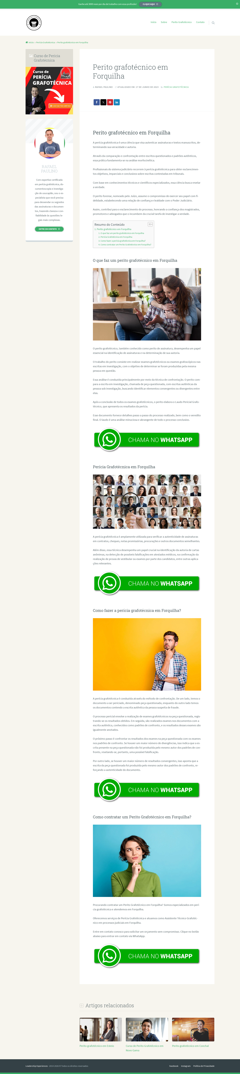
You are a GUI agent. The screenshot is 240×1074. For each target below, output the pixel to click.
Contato (200, 22)
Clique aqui (149, 4)
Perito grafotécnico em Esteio (97, 1046)
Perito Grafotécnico (182, 22)
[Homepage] (34, 22)
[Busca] (211, 19)
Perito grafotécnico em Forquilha (114, 229)
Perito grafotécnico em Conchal (190, 1046)
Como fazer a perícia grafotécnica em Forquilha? (123, 240)
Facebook (173, 1066)
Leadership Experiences (37, 1066)
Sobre (164, 22)
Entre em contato (48, 229)
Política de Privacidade (203, 1066)
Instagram (186, 1066)
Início (153, 22)
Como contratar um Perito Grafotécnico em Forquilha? (126, 244)
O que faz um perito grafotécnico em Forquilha (122, 233)
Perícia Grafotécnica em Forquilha (116, 236)
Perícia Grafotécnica (176, 87)
